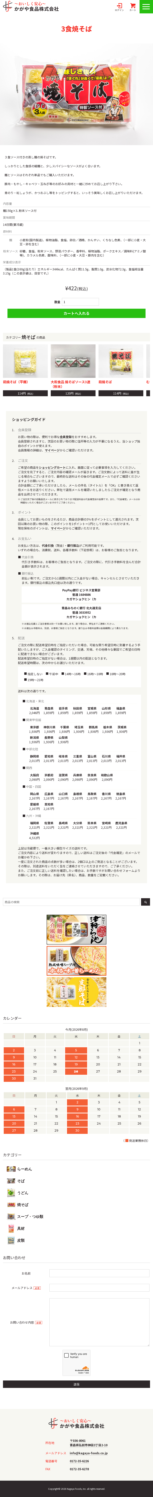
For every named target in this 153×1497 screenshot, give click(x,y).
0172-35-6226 (79, 1461)
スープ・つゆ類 (30, 1217)
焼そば (22, 1205)
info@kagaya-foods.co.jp (89, 1453)
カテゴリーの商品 (25, 337)
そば (21, 1181)
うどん (22, 1193)
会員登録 (66, 437)
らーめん (24, 1169)
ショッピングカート (52, 467)
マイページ (52, 450)
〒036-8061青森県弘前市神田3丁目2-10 (88, 1442)
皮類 (21, 1240)
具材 (21, 1228)
